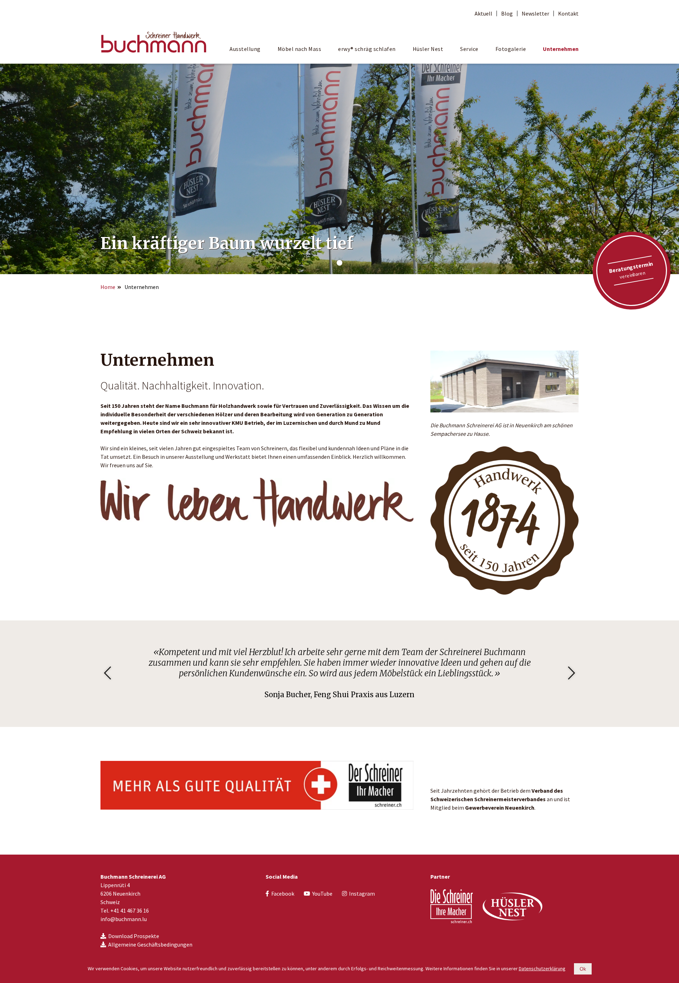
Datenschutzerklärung (542, 968)
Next (571, 673)
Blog (507, 13)
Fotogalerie (510, 48)
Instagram (362, 893)
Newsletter (535, 13)
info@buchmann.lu (123, 919)
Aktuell (483, 13)
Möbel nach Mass (299, 48)
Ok (583, 969)
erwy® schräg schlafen (367, 48)
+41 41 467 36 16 (129, 910)
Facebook (282, 893)
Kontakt (568, 13)
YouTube (322, 893)
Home (107, 286)
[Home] (153, 41)
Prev (107, 673)
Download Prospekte (133, 935)
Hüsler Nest (428, 48)
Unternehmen (561, 48)
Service (469, 48)
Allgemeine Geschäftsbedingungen (150, 944)
